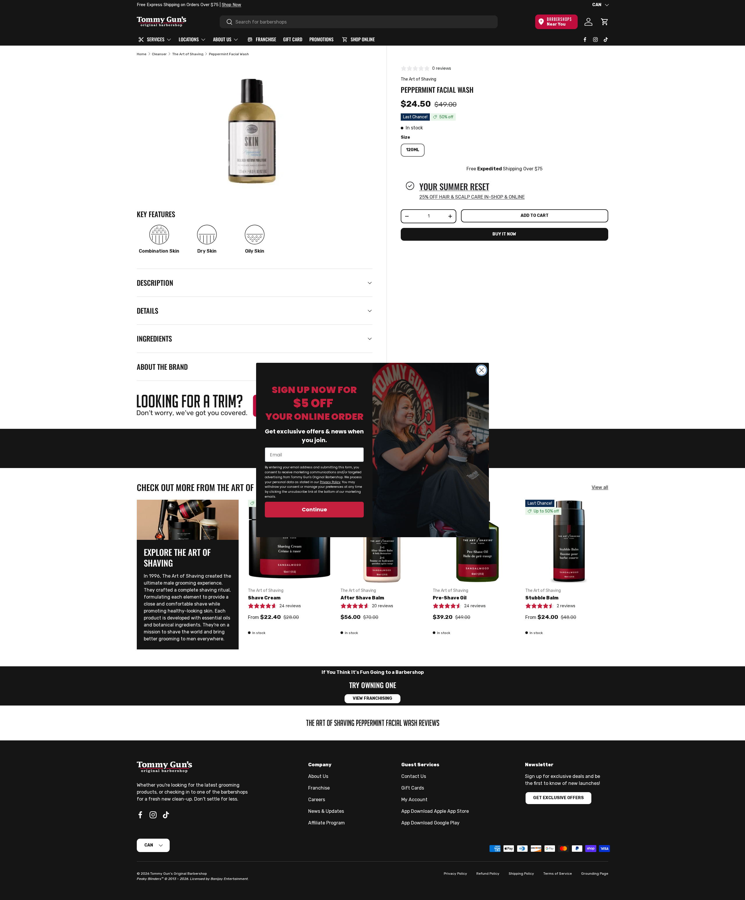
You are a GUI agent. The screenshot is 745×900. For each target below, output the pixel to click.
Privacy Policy (330, 482)
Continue (314, 509)
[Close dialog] (481, 370)
